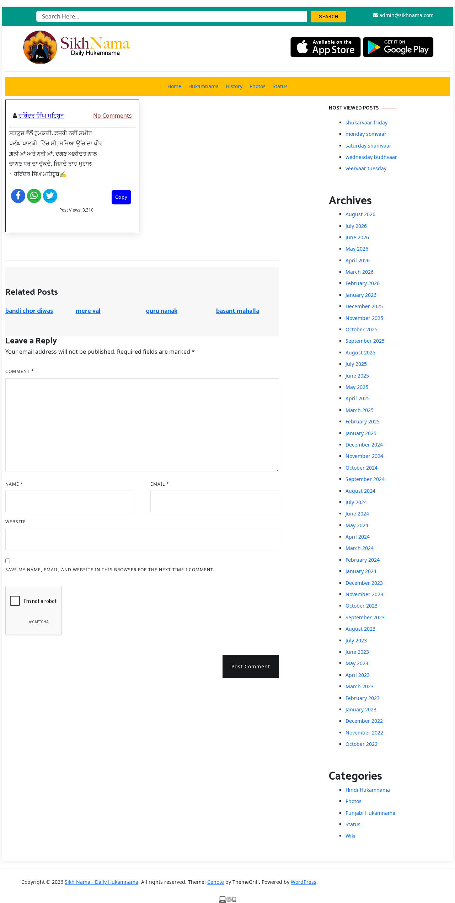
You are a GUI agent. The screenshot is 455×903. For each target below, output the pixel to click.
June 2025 (357, 375)
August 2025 (360, 352)
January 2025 (361, 433)
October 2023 (362, 605)
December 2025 (364, 306)
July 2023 (356, 640)
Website (15, 522)
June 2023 (357, 651)
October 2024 (362, 467)
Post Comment (250, 666)
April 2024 (358, 536)
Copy (121, 197)
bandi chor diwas (29, 311)
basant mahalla (237, 311)
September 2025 (365, 340)
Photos (258, 86)
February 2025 (363, 421)
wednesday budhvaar (371, 157)
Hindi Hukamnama (368, 789)
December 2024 (364, 444)
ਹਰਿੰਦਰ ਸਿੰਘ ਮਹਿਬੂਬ (41, 115)
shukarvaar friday (366, 122)
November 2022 (364, 732)
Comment (19, 371)
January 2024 (361, 571)
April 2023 (358, 675)
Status (280, 86)
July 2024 (356, 502)
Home (174, 86)
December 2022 (364, 720)
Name (14, 484)
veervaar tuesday (366, 168)
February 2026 (363, 283)
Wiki (350, 835)
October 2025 (362, 329)
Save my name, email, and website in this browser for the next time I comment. (109, 570)
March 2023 (360, 686)
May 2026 (357, 248)
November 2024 (364, 456)
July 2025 (356, 363)
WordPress (303, 881)
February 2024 (363, 559)
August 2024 (360, 490)
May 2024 (357, 525)
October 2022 (362, 744)
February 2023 (363, 698)
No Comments (112, 115)
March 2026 (360, 271)
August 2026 (360, 214)
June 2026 (357, 237)
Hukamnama (203, 86)
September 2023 (365, 617)
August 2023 (360, 628)
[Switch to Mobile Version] (227, 899)
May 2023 (357, 663)
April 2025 (358, 398)
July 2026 (356, 226)
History (234, 86)
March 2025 (360, 410)
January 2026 (361, 295)
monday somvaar (366, 133)
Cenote (215, 881)
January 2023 (361, 709)
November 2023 (364, 594)
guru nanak (161, 311)
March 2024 (360, 548)
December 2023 (364, 582)
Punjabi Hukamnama (370, 813)
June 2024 (357, 513)
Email (159, 484)
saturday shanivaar (368, 145)
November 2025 (364, 318)
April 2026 (358, 260)
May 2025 (357, 387)
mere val (88, 311)
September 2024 (365, 479)
